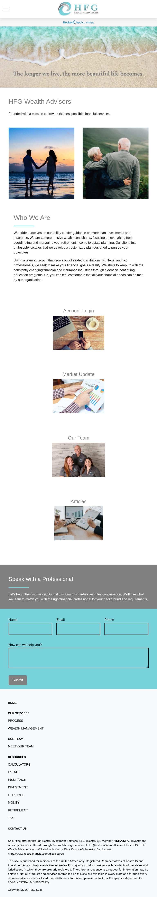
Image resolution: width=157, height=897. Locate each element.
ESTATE (13, 772)
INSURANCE (17, 779)
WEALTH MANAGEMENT (26, 728)
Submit (18, 680)
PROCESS (15, 720)
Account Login (78, 310)
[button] (12, 702)
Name (13, 620)
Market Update (78, 374)
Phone (109, 620)
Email (60, 620)
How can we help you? (25, 645)
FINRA (117, 840)
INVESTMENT (18, 787)
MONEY (13, 802)
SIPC (126, 840)
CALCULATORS (19, 764)
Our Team (78, 438)
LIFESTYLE (16, 795)
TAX (11, 818)
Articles (78, 501)
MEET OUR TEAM (21, 746)
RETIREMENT (18, 810)
